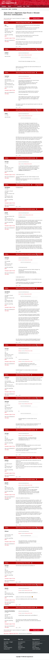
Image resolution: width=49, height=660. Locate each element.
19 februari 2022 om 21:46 (28, 590)
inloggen (3, 1)
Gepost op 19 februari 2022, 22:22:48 (23, 584)
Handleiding (14, 9)
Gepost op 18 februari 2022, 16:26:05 (23, 254)
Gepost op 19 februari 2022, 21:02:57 (23, 527)
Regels (9, 9)
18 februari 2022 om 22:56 (28, 435)
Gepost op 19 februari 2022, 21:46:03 (23, 562)
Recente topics (5, 9)
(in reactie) (32, 49)
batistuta (6, 460)
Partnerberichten (21, 647)
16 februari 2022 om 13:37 (28, 115)
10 (7, 19)
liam (6, 25)
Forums (14, 6)
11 (8, 19)
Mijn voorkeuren (35, 647)
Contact (19, 649)
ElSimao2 (6, 531)
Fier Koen (7, 161)
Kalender (5, 646)
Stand (5, 644)
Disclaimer (20, 643)
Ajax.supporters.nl (36, 642)
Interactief (19, 6)
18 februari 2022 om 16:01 (27, 294)
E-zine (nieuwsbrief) (8, 647)
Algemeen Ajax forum (23, 13)
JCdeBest (6, 52)
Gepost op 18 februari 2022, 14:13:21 (23, 184)
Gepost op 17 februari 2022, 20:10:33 (23, 72)
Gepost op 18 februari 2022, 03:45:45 (23, 110)
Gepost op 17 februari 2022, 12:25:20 (23, 49)
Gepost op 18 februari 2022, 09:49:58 (23, 158)
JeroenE (6, 212)
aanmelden (8, 1)
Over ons (20, 639)
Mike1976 (6, 483)
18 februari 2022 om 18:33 (28, 403)
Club (24, 6)
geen (6, 36)
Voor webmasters (21, 642)
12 (9, 19)
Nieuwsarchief (7, 649)
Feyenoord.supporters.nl (37, 643)
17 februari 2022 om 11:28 (26, 78)
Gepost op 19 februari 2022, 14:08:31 (23, 457)
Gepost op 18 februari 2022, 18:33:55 (23, 345)
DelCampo (7, 257)
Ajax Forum (8, 13)
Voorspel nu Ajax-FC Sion (10, 38)
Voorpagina (4, 6)
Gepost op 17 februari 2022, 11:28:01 (23, 22)
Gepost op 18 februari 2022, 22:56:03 (23, 398)
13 (10, 19)
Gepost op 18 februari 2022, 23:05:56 (23, 429)
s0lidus (6, 113)
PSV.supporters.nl (35, 644)
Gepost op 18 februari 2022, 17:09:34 (23, 288)
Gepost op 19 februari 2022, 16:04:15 (23, 479)
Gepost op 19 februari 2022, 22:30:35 (23, 607)
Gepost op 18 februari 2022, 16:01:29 (23, 209)
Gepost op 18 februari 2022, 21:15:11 (23, 374)
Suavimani (7, 76)
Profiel (28, 6)
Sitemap (34, 646)
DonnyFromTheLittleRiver (10, 611)
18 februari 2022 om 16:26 (28, 361)
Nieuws (9, 6)
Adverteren (20, 646)
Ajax (7, 26)
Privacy (19, 644)
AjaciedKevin (7, 187)
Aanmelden (6, 642)
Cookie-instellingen (36, 649)
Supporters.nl (36, 639)
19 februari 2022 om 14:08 (28, 485)
